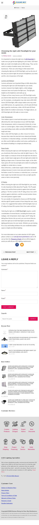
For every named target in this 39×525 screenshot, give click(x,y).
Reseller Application (7, 503)
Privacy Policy (5, 493)
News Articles (5, 490)
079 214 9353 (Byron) (12, 476)
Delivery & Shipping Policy (8, 487)
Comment (4, 269)
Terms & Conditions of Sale (9, 495)
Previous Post (10, 252)
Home (17, 7)
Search (33, 319)
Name (3, 290)
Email (22, 244)
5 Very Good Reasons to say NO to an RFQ (22, 344)
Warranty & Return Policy (8, 498)
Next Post (30, 252)
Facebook (17, 244)
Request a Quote (6, 500)
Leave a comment (17, 56)
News (23, 7)
